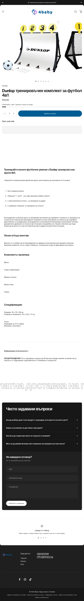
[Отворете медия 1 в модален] (58, 22)
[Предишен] (3, 2)
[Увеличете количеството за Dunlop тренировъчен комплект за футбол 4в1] (14, 114)
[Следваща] (81, 2)
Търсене (24, 558)
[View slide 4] (45, 538)
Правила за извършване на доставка (16, 595)
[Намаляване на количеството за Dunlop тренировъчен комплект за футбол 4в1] (4, 114)
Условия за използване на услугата (35, 595)
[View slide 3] (43, 538)
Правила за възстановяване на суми (68, 595)
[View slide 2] (41, 538)
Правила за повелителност (42, 597)
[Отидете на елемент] (36, 81)
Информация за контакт (51, 595)
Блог (22, 564)
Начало (23, 561)
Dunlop (5, 86)
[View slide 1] (38, 538)
